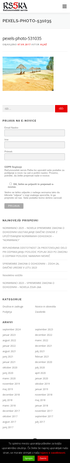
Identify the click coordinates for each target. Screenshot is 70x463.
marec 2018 (9, 405)
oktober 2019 (42, 383)
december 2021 (43, 345)
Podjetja (7, 311)
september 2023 (44, 329)
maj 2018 (40, 400)
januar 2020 (41, 378)
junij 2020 (8, 373)
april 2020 (40, 373)
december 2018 (11, 394)
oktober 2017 (10, 416)
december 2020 (43, 362)
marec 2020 (9, 378)
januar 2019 (41, 389)
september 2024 (12, 329)
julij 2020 (40, 367)
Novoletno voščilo (13, 275)
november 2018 (43, 394)
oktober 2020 (10, 367)
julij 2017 (40, 421)
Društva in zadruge (13, 306)
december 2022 (43, 334)
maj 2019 (8, 389)
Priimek (8, 151)
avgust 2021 (9, 351)
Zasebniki (40, 311)
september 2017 (44, 416)
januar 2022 (9, 345)
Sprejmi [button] (29, 458)
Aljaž (43, 44)
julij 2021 (40, 351)
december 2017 (11, 410)
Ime (6, 139)
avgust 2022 (9, 340)
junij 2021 (8, 356)
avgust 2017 (9, 421)
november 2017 (43, 410)
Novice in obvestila (45, 306)
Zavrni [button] (43, 458)
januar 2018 (41, 405)
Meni (64, 6)
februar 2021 (42, 356)
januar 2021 (9, 362)
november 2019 (11, 383)
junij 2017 (8, 427)
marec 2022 (41, 340)
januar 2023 (9, 334)
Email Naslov (11, 127)
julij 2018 (7, 400)
